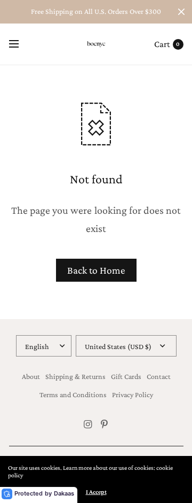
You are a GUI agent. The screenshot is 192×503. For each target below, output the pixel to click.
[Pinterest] (104, 424)
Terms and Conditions (73, 394)
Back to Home (96, 270)
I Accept (96, 492)
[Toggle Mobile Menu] (21, 44)
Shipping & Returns (75, 376)
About (31, 376)
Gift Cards (126, 376)
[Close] (181, 11)
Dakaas (64, 493)
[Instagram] (88, 424)
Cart (162, 44)
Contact (159, 376)
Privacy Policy (132, 394)
